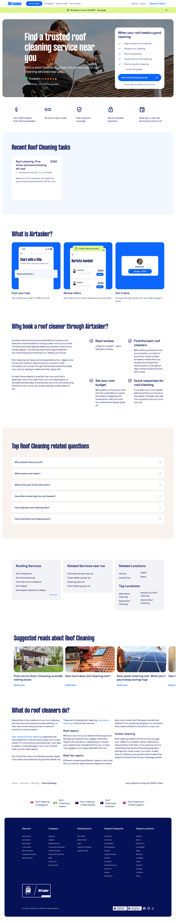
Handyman (108, 836)
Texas (138, 876)
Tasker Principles (54, 851)
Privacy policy (53, 865)
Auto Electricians (110, 865)
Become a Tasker (157, 3)
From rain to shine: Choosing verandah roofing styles (38, 677)
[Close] (166, 10)
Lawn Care (108, 840)
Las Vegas (139, 858)
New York (139, 854)
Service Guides (27, 851)
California (139, 872)
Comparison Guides (29, 854)
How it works (26, 836)
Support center (82, 851)
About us (52, 836)
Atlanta (138, 836)
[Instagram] (148, 908)
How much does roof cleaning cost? (88, 676)
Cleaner (107, 851)
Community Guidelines (57, 847)
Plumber (107, 858)
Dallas (138, 840)
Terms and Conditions (56, 854)
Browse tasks (82, 840)
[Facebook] (144, 908)
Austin (138, 861)
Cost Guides (26, 847)
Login (79, 843)
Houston (139, 865)
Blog (50, 858)
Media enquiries (54, 843)
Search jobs (26, 843)
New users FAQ (27, 858)
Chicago (139, 869)
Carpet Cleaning (110, 854)
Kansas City (140, 843)
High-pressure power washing (26, 736)
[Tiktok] (153, 908)
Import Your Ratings (84, 847)
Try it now (101, 10)
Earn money (26, 840)
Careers (51, 840)
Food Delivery (109, 843)
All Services (108, 876)
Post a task (34, 3)
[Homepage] (15, 3)
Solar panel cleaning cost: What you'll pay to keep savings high (141, 677)
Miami (138, 851)
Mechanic (107, 869)
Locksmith (108, 861)
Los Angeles (140, 847)
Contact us (53, 861)
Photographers (109, 847)
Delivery (107, 872)
